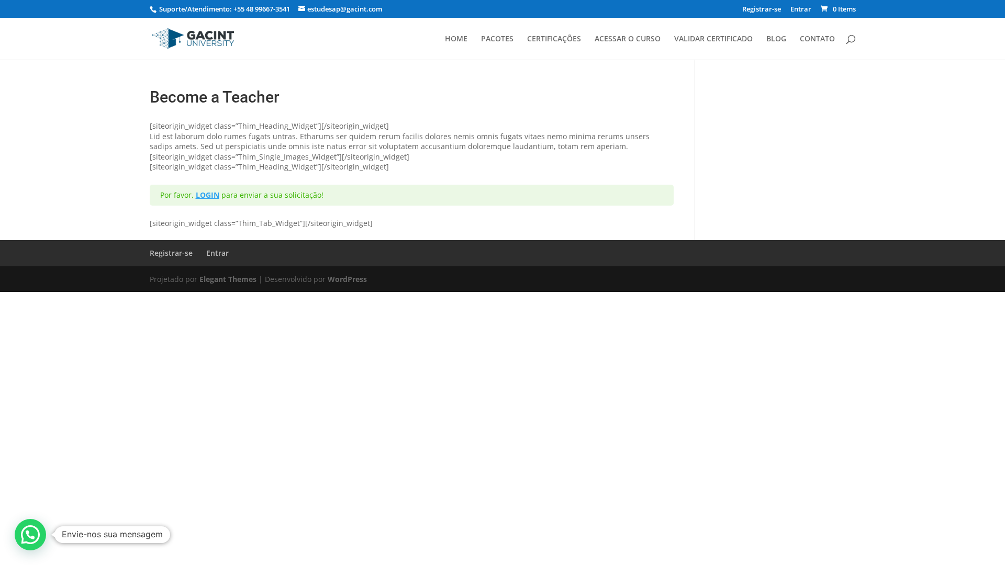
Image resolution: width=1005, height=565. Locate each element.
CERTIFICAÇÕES (554, 39)
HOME (456, 39)
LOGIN (207, 195)
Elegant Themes (227, 279)
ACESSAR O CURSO (628, 39)
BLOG (776, 39)
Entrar (800, 10)
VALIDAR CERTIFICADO (713, 39)
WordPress (347, 279)
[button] (30, 534)
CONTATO (817, 39)
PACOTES (497, 39)
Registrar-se (761, 10)
